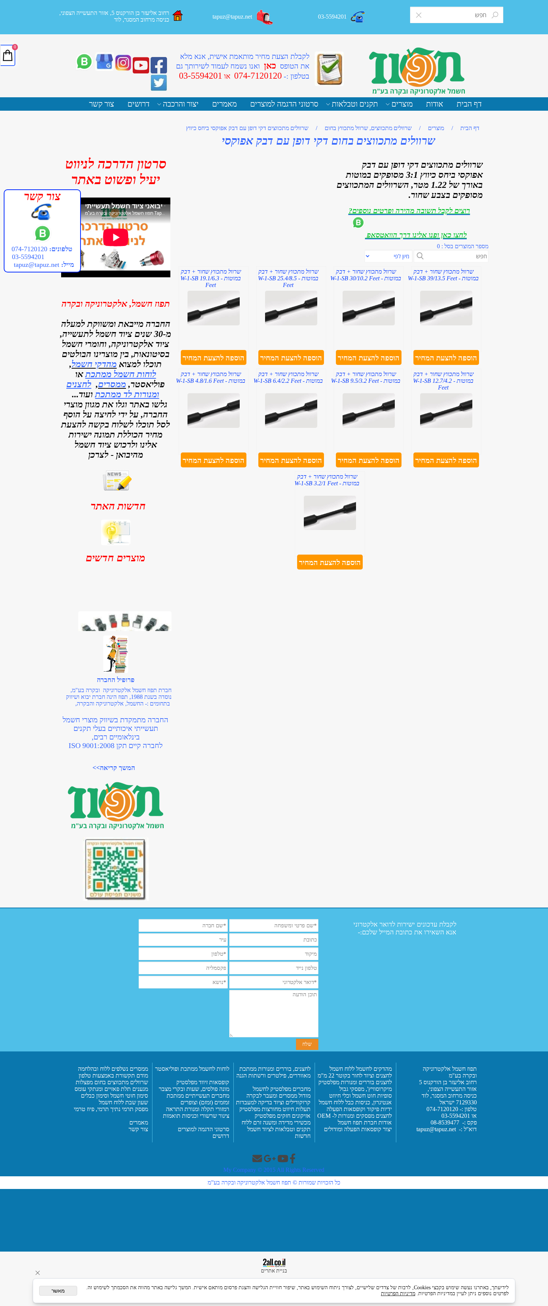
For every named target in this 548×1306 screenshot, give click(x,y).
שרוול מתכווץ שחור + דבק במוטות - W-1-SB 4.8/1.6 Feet (210, 377)
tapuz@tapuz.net (36, 264)
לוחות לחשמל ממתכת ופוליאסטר (192, 1069)
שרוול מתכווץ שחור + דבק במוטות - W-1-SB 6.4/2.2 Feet (288, 377)
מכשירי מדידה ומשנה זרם (281, 1122)
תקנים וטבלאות (355, 104)
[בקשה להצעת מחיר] (329, 68)
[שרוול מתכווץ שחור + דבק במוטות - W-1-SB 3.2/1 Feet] (330, 528)
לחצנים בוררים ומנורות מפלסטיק (355, 1082)
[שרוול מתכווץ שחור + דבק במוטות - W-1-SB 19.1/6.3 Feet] (214, 323)
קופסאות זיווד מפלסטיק (202, 1082)
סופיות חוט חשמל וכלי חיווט (360, 1095)
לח (308, 1069)
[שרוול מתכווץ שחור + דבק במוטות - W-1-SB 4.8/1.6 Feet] (214, 426)
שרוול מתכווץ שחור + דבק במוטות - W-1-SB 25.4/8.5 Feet (288, 278)
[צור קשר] (265, 17)
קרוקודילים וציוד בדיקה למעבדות (273, 1102)
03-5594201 (27, 257)
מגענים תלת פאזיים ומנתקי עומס (110, 1089)
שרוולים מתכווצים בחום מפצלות (111, 1082)
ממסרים (112, 384)
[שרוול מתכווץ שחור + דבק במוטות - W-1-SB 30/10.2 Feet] (369, 323)
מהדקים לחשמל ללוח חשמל (360, 1069)
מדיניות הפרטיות (398, 1293)
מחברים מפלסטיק (290, 1089)
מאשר (58, 1291)
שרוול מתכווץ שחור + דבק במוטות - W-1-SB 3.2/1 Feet (327, 479)
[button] (446, 358)
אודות (434, 104)
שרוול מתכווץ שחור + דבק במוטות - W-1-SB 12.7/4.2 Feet (443, 381)
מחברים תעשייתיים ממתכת (198, 1095)
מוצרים (402, 104)
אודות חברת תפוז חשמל (365, 1122)
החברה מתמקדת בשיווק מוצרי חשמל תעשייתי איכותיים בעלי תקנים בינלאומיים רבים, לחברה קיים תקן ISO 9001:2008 (116, 733)
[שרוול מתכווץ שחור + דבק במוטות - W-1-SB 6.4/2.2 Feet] (291, 426)
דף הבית (469, 104)
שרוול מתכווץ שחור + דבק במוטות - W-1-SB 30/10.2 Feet (365, 274)
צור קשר (101, 104)
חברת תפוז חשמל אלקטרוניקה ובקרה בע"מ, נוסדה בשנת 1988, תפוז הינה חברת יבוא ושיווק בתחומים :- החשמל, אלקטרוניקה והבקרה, (118, 697)
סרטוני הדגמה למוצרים (284, 104)
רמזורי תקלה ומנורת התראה (196, 1109)
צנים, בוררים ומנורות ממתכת (272, 1069)
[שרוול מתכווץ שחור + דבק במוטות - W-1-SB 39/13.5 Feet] (446, 323)
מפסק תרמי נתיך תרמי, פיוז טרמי (110, 1109)
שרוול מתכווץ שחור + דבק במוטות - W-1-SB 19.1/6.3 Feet (210, 278)
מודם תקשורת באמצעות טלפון (113, 1075)
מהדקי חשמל (94, 364)
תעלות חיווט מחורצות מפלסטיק (274, 1109)
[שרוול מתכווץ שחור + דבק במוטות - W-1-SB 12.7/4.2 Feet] (446, 426)
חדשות (303, 1136)
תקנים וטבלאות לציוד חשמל (278, 1129)
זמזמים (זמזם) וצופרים (204, 1102)
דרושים (138, 104)
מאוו (305, 1075)
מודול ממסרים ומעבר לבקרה (278, 1095)
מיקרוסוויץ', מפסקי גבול (365, 1089)
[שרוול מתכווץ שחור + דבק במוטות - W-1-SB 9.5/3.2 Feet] (369, 426)
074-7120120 (29, 249)
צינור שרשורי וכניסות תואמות (195, 1116)
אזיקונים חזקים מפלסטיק (282, 1116)
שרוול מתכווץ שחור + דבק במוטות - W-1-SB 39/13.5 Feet (443, 274)
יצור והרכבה (181, 104)
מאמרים (224, 104)
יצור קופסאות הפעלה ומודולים (358, 1129)
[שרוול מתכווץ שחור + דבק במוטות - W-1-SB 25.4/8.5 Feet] (291, 323)
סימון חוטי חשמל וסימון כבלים (114, 1095)
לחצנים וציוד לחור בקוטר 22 (359, 1075)
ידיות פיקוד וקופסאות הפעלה (359, 1109)
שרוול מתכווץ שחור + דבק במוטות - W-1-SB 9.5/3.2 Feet (365, 377)
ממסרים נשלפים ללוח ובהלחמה (113, 1069)
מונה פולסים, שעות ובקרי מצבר (194, 1089)
